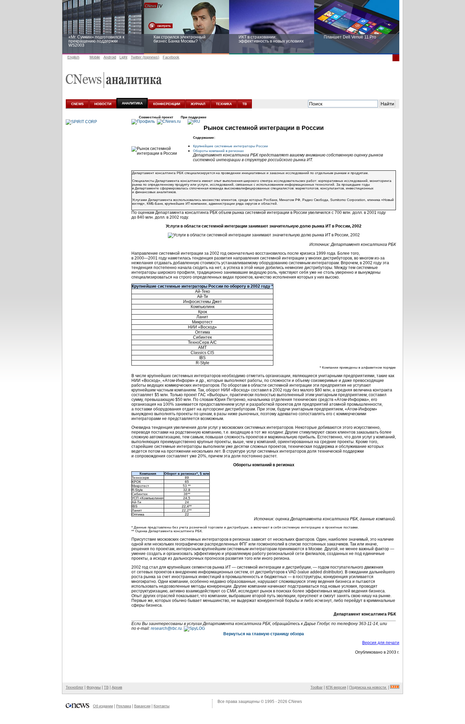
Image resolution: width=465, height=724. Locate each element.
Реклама (123, 706)
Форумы (93, 687)
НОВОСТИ (102, 104)
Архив (117, 687)
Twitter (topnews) (145, 57)
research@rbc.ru (166, 628)
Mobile (95, 57)
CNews (295, 701)
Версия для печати (380, 642)
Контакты (162, 706)
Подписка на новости (368, 687)
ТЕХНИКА (224, 104)
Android (109, 57)
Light (123, 57)
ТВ (244, 104)
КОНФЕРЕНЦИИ (166, 104)
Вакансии (142, 706)
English (73, 57)
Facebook (171, 57)
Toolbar (316, 687)
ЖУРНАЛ (198, 104)
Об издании (103, 706)
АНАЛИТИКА (132, 103)
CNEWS (77, 104)
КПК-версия (336, 687)
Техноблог (74, 687)
